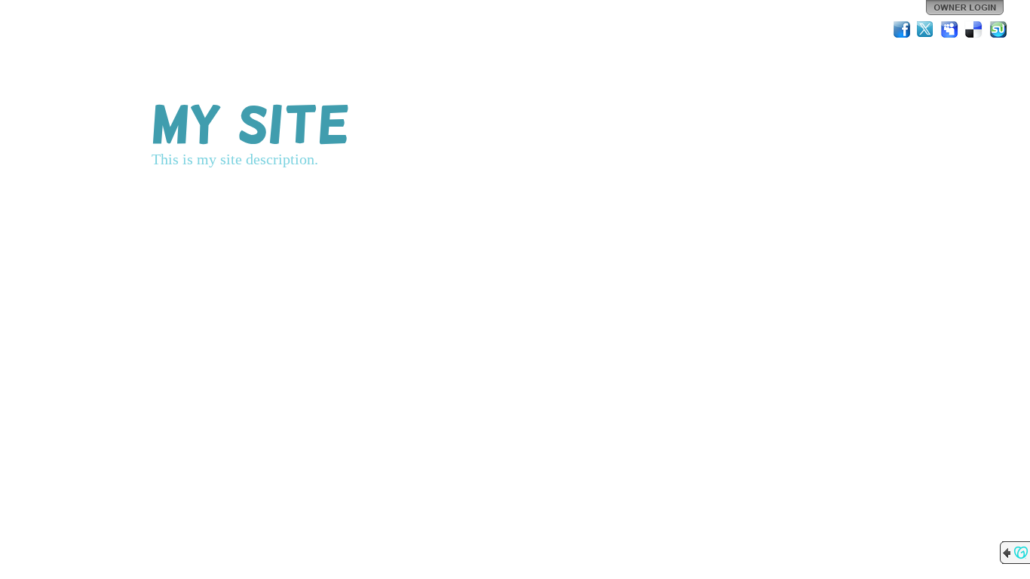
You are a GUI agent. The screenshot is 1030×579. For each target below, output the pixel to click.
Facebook (901, 29)
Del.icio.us (974, 29)
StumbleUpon (998, 29)
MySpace (950, 29)
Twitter (926, 29)
